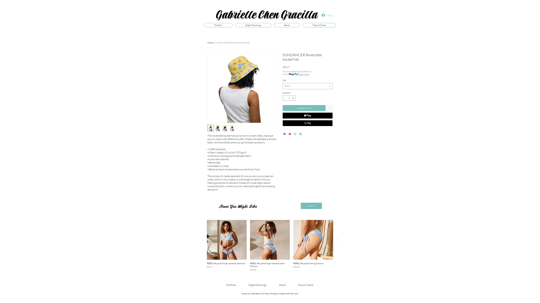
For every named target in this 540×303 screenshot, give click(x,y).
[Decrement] (285, 98)
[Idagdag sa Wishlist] (330, 108)
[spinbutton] (289, 98)
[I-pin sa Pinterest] (290, 134)
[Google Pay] (308, 123)
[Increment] (293, 98)
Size (285, 80)
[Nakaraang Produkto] (202, 239)
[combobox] (308, 86)
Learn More (304, 74)
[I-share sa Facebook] (284, 134)
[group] (270, 246)
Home (210, 42)
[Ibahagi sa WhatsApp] (295, 134)
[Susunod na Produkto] (337, 239)
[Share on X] (300, 134)
